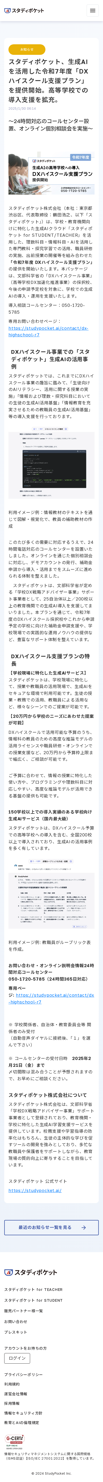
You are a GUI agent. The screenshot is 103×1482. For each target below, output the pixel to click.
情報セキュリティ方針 (23, 1413)
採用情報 (12, 1403)
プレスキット (15, 1332)
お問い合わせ (15, 1321)
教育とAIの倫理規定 (21, 1422)
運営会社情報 (15, 1394)
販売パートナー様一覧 (23, 1311)
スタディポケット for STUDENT (33, 1300)
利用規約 (12, 1384)
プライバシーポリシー (23, 1374)
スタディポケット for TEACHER (33, 1289)
